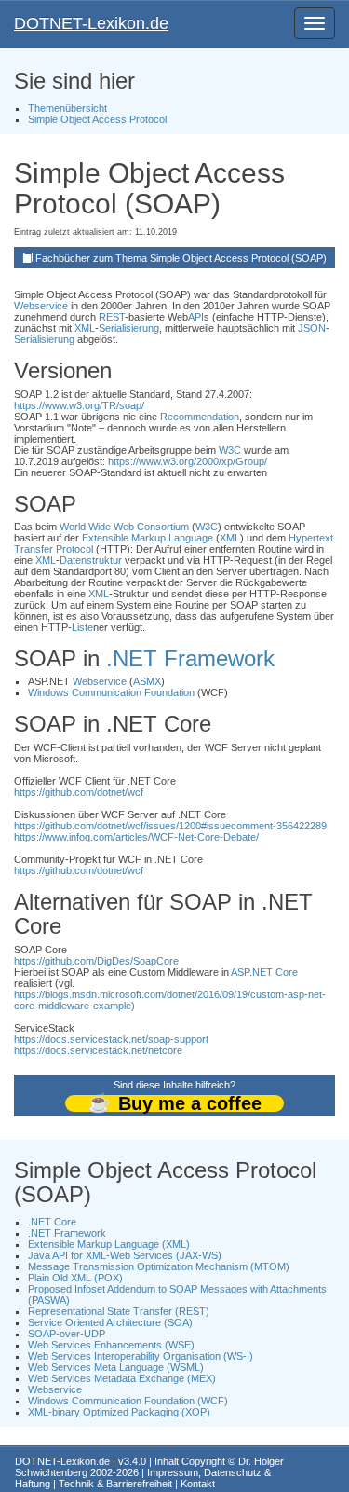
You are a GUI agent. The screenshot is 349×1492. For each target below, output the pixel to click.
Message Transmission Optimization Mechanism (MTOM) (158, 1266)
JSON (312, 328)
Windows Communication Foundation (111, 692)
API (196, 316)
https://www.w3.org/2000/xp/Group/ (187, 461)
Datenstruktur (91, 560)
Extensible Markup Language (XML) (109, 1244)
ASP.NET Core (264, 972)
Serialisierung (129, 328)
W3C (230, 450)
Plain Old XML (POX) (75, 1277)
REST (112, 316)
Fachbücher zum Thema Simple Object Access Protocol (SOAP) (181, 258)
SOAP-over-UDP (66, 1333)
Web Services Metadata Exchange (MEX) (122, 1378)
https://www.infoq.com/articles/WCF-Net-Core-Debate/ (136, 836)
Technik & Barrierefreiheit (115, 1483)
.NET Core (52, 1221)
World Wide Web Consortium (124, 526)
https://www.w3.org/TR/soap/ (79, 405)
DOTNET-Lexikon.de (91, 23)
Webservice (41, 305)
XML (84, 328)
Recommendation (199, 416)
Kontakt (198, 1483)
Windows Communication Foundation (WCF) (128, 1400)
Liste (82, 627)
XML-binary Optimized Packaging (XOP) (119, 1411)
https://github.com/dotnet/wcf (78, 792)
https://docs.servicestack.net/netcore (98, 1050)
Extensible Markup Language (147, 537)
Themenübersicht (67, 108)
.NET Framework (190, 658)
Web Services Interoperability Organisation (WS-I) (140, 1356)
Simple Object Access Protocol (97, 119)
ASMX (147, 681)
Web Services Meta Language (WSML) (116, 1367)
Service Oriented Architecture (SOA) (110, 1322)
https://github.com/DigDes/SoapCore (96, 960)
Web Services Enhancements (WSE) (111, 1344)
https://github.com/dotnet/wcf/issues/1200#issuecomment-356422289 (170, 825)
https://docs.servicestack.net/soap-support (111, 1039)
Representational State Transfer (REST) (118, 1311)
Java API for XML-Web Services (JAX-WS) (124, 1255)
